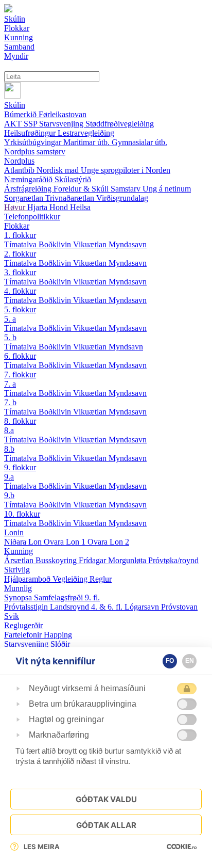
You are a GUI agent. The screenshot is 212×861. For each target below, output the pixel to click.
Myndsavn (126, 346)
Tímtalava (21, 504)
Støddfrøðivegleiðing (119, 123)
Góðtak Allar (106, 825)
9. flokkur (20, 467)
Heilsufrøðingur (31, 133)
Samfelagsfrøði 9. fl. (67, 597)
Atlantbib (20, 170)
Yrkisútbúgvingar (33, 142)
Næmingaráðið (29, 179)
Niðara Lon (24, 541)
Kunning (18, 551)
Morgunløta (128, 560)
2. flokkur (20, 253)
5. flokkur (20, 309)
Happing (58, 634)
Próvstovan (179, 606)
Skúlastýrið (73, 179)
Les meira (42, 846)
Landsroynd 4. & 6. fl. (87, 606)
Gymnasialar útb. (139, 142)
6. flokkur (20, 356)
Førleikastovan (62, 114)
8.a (9, 430)
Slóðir (60, 644)
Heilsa (80, 207)
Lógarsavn (143, 606)
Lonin (14, 532)
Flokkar (16, 225)
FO (170, 660)
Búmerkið (21, 114)
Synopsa (19, 597)
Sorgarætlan (24, 198)
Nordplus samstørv (34, 151)
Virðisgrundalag (122, 198)
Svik (11, 616)
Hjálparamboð (28, 579)
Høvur (15, 207)
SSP (31, 123)
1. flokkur (20, 235)
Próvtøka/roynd (173, 560)
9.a (9, 476)
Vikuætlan (91, 244)
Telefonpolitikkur (32, 216)
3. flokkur (20, 272)
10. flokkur (22, 513)
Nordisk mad (59, 170)
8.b (9, 448)
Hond (59, 207)
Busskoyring (57, 560)
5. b (10, 337)
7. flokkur (20, 374)
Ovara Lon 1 (65, 541)
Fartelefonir (24, 634)
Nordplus (19, 160)
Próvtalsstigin (27, 606)
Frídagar (93, 560)
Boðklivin (56, 244)
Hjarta (38, 207)
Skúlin (14, 105)
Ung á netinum (167, 188)
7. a (10, 383)
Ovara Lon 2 (108, 541)
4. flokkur (20, 290)
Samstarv (127, 188)
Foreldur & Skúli (82, 188)
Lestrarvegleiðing (86, 133)
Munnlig (18, 588)
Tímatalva (21, 244)
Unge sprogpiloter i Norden (125, 170)
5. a (10, 318)
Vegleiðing (71, 579)
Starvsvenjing (62, 123)
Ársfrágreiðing (29, 188)
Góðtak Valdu (106, 799)
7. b (10, 402)
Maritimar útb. (87, 142)
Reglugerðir (23, 625)
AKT (14, 123)
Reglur (101, 579)
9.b (9, 495)
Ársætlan (20, 560)
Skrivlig (17, 569)
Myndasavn (128, 244)
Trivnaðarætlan (70, 198)
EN (189, 660)
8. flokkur (20, 421)
